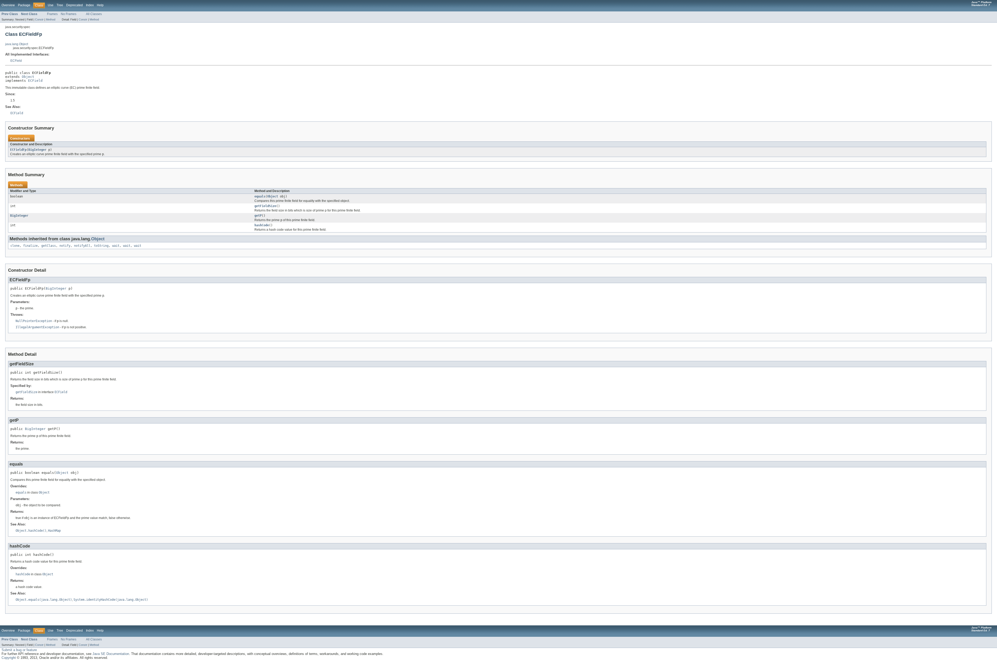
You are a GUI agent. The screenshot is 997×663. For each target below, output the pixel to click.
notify (64, 246)
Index (90, 5)
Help (100, 5)
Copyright (9, 658)
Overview (8, 5)
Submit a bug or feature (19, 650)
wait (115, 246)
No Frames (68, 14)
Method (50, 19)
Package (24, 5)
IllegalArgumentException (37, 327)
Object (28, 77)
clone (14, 246)
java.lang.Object (16, 44)
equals (259, 196)
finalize (30, 246)
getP (258, 215)
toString (101, 246)
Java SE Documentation (110, 654)
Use (50, 5)
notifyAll (82, 246)
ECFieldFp (18, 150)
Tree (60, 5)
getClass (48, 246)
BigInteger (37, 150)
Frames (52, 14)
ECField (16, 61)
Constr (39, 19)
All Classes (94, 14)
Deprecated (74, 5)
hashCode (261, 225)
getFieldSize (265, 206)
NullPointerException (34, 321)
